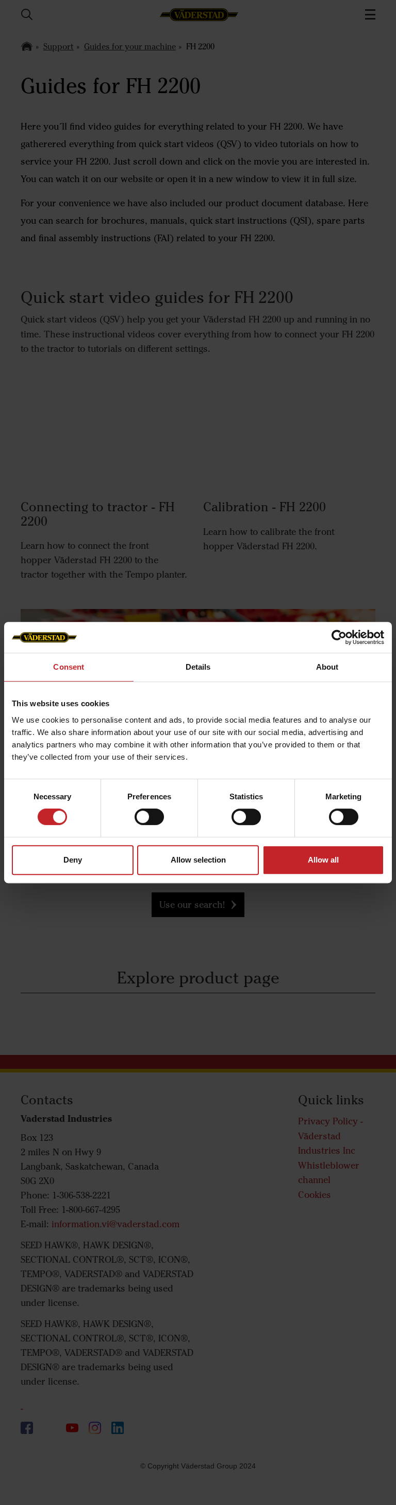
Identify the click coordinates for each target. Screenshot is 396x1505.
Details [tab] (198, 666)
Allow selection (198, 859)
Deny (72, 859)
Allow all (323, 859)
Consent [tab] (68, 666)
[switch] (149, 825)
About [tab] (327, 666)
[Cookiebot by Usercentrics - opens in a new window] (339, 637)
